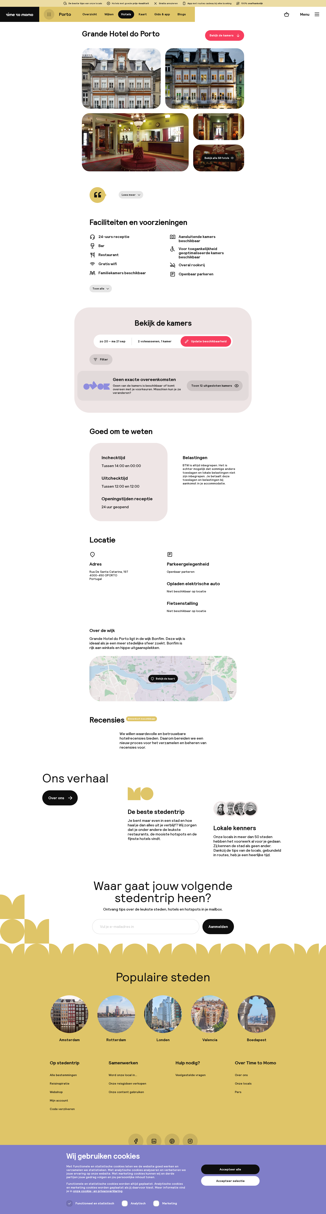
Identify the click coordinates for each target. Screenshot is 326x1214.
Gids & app (162, 14)
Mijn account (59, 1100)
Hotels (126, 14)
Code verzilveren (62, 1109)
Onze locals (243, 1083)
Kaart (143, 14)
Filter (104, 359)
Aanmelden (218, 926)
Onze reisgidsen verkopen (127, 1083)
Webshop (56, 1092)
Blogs (182, 14)
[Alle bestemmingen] (49, 14)
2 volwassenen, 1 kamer (154, 341)
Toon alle (98, 288)
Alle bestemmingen (63, 1075)
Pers (238, 1092)
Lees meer (129, 194)
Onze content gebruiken (126, 1092)
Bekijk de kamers (222, 35)
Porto (65, 14)
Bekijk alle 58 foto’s (217, 158)
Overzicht (89, 14)
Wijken (109, 14)
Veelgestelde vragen (190, 1075)
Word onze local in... (123, 1075)
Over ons (56, 797)
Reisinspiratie (59, 1083)
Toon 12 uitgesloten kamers (211, 386)
